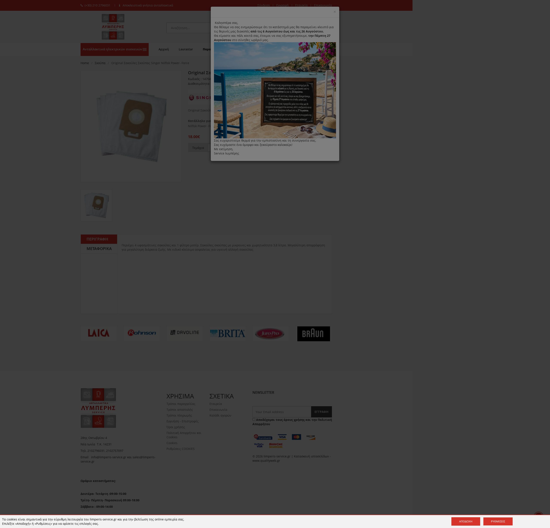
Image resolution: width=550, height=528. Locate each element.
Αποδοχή (465, 521)
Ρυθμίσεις (498, 521)
